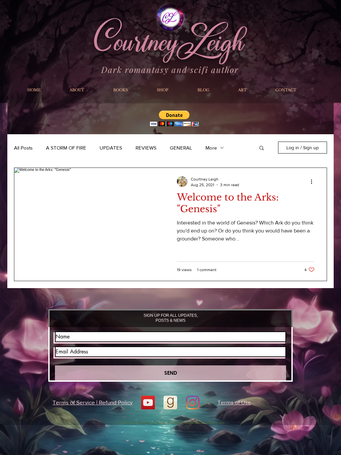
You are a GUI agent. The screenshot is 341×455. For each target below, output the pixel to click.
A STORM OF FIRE (66, 148)
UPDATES (111, 148)
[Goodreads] (170, 402)
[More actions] (314, 182)
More (211, 148)
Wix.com (215, 422)
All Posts (23, 148)
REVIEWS (146, 148)
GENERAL (181, 148)
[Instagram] (192, 402)
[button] (261, 148)
